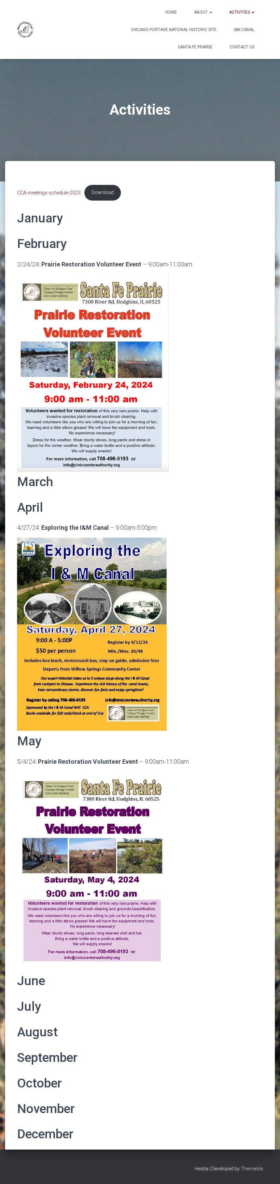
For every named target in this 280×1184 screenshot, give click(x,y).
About (201, 12)
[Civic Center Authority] (25, 29)
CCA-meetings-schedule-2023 (49, 192)
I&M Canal (244, 29)
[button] (210, 12)
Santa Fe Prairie (195, 47)
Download (103, 192)
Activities (240, 12)
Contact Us (241, 47)
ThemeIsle (252, 1168)
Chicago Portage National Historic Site (173, 29)
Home (171, 12)
